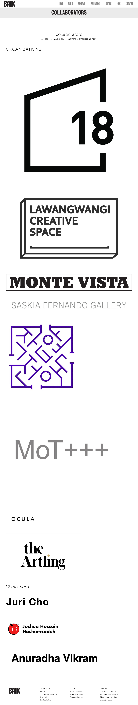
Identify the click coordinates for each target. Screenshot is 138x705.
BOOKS (119, 3)
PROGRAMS (81, 3)
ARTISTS (70, 3)
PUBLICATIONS (95, 3)
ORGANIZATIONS (57, 39)
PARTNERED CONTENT (88, 39)
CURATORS (71, 39)
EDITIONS (109, 3)
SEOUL (72, 689)
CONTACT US (129, 3)
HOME (61, 3)
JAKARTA (103, 689)
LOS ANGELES (45, 689)
